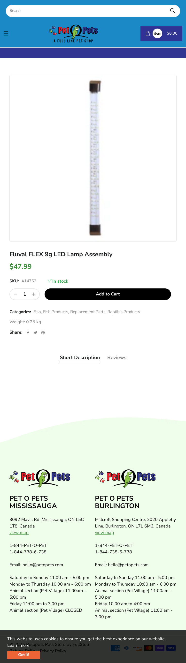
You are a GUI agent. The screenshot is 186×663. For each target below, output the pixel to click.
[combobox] (93, 11)
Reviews (116, 357)
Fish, (37, 312)
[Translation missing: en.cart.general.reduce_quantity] (15, 294)
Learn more (18, 645)
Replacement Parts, (88, 312)
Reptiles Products (124, 312)
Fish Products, (56, 312)
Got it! (23, 654)
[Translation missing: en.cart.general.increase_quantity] (33, 294)
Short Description (80, 357)
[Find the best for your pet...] (173, 11)
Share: (15, 332)
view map (19, 532)
